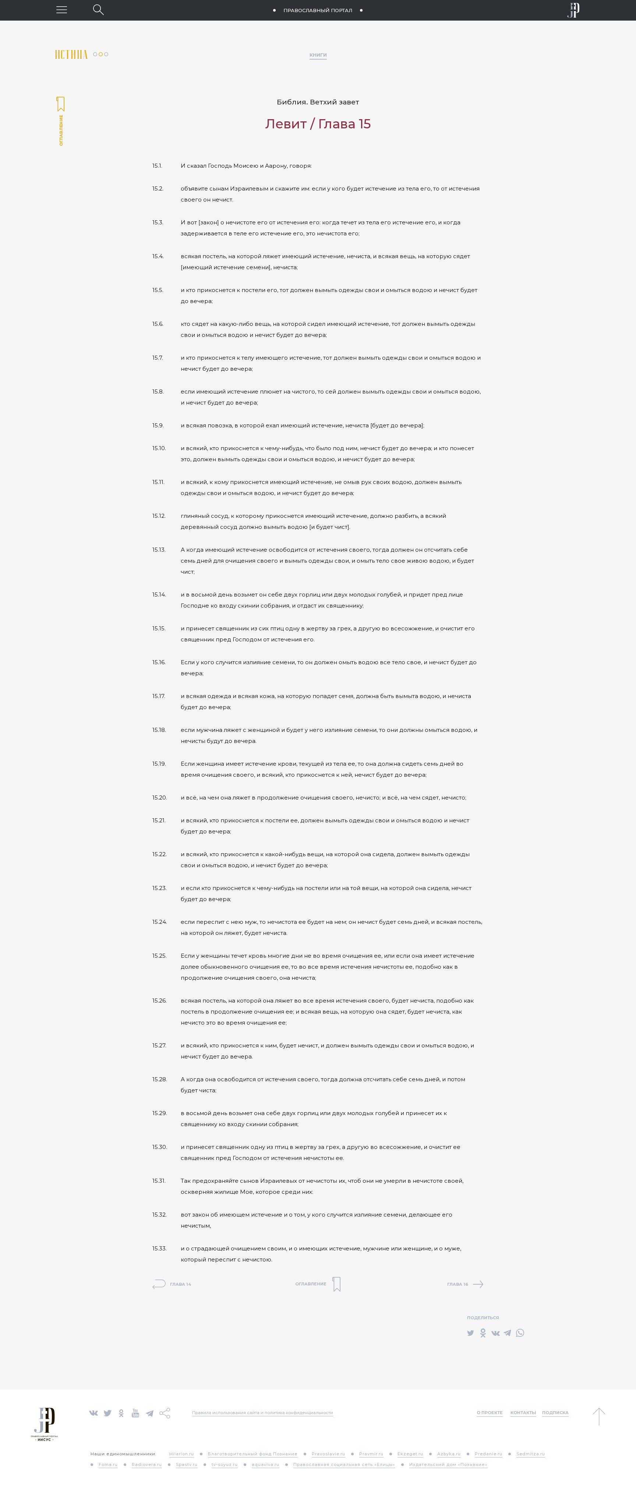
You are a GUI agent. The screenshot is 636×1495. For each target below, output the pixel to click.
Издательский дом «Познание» (448, 1464)
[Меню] (61, 9)
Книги (318, 55)
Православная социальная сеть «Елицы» (344, 1464)
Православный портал (317, 10)
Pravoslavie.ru (328, 1453)
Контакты (523, 1412)
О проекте (490, 1412)
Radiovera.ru (147, 1464)
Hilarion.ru (181, 1453)
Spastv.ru (187, 1464)
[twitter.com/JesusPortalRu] (108, 1412)
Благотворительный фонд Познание (253, 1453)
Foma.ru (108, 1464)
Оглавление (60, 122)
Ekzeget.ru (410, 1453)
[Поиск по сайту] (98, 9)
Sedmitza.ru (530, 1453)
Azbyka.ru (449, 1453)
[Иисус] (573, 10)
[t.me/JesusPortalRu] (149, 1412)
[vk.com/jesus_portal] (93, 1412)
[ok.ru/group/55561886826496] (121, 1412)
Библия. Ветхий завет (318, 102)
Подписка (555, 1412)
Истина (74, 54)
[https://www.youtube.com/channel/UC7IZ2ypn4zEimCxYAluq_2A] (135, 1412)
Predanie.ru (488, 1453)
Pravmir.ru (371, 1453)
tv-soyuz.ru (225, 1464)
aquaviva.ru (265, 1464)
